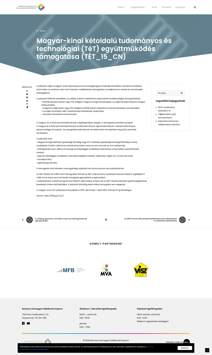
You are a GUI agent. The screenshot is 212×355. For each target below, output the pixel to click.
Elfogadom (185, 348)
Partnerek (166, 7)
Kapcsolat (180, 7)
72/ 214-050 (40, 317)
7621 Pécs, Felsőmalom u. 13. (35, 314)
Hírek (154, 7)
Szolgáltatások (137, 7)
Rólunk (121, 7)
